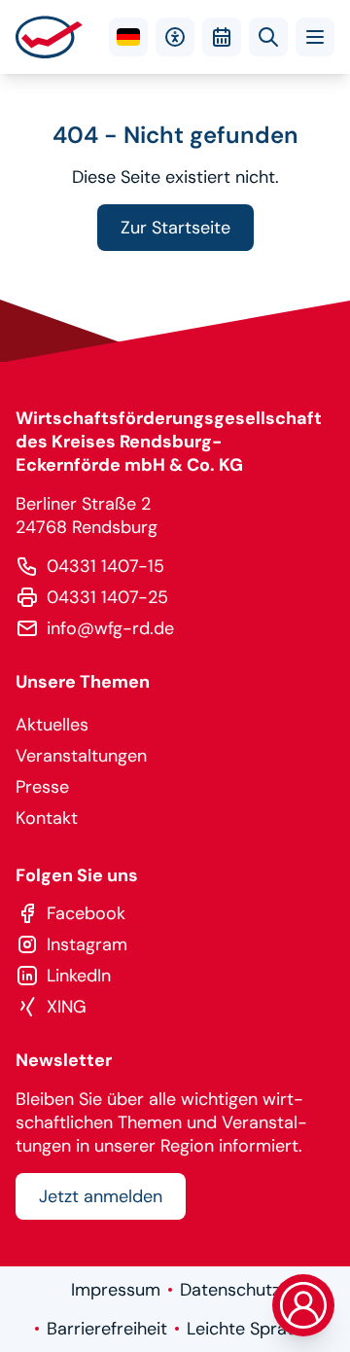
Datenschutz (230, 1289)
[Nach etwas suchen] (268, 37)
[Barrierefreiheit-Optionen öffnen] (175, 37)
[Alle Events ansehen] (221, 37)
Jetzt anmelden (100, 1196)
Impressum (115, 1289)
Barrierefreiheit (107, 1328)
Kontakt (47, 818)
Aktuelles (52, 724)
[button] (315, 37)
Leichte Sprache (251, 1328)
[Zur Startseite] (49, 37)
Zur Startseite (175, 227)
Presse (42, 787)
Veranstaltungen (81, 755)
